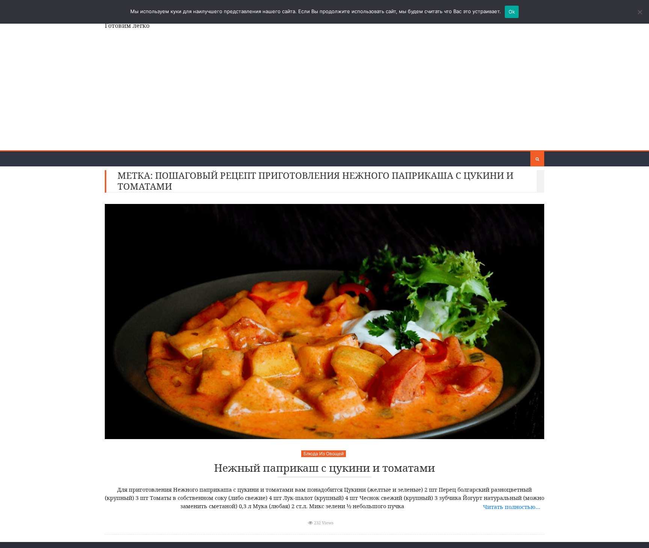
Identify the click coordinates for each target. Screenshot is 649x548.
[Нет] (639, 12)
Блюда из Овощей (323, 453)
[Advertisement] (324, 93)
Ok (512, 12)
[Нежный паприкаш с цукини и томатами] (324, 321)
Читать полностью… (511, 506)
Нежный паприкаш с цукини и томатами (324, 468)
